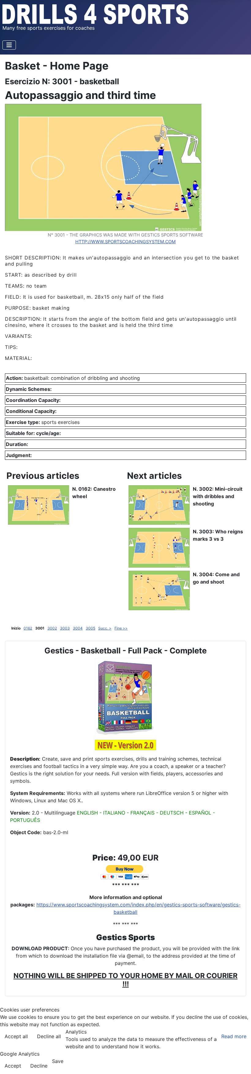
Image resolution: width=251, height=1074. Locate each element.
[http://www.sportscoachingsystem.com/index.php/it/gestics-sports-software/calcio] (125, 697)
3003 (65, 628)
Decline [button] (38, 1066)
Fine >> (121, 628)
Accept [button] (13, 1066)
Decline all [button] (49, 1036)
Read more (233, 1036)
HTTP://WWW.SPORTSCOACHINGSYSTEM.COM (125, 241)
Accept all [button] (16, 1036)
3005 (90, 628)
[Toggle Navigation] (9, 45)
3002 (52, 628)
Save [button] (57, 1061)
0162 (28, 628)
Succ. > (104, 628)
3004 (78, 628)
